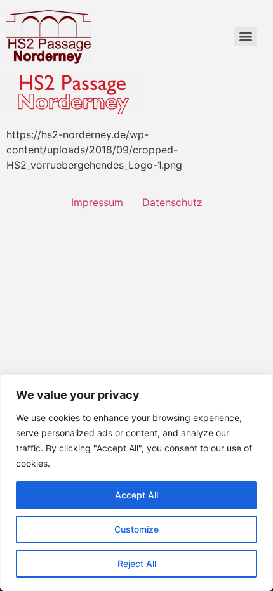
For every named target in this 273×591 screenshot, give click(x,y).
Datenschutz (172, 202)
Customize (136, 529)
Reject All (136, 563)
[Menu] (245, 36)
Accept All (136, 495)
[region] (136, 482)
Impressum (97, 202)
